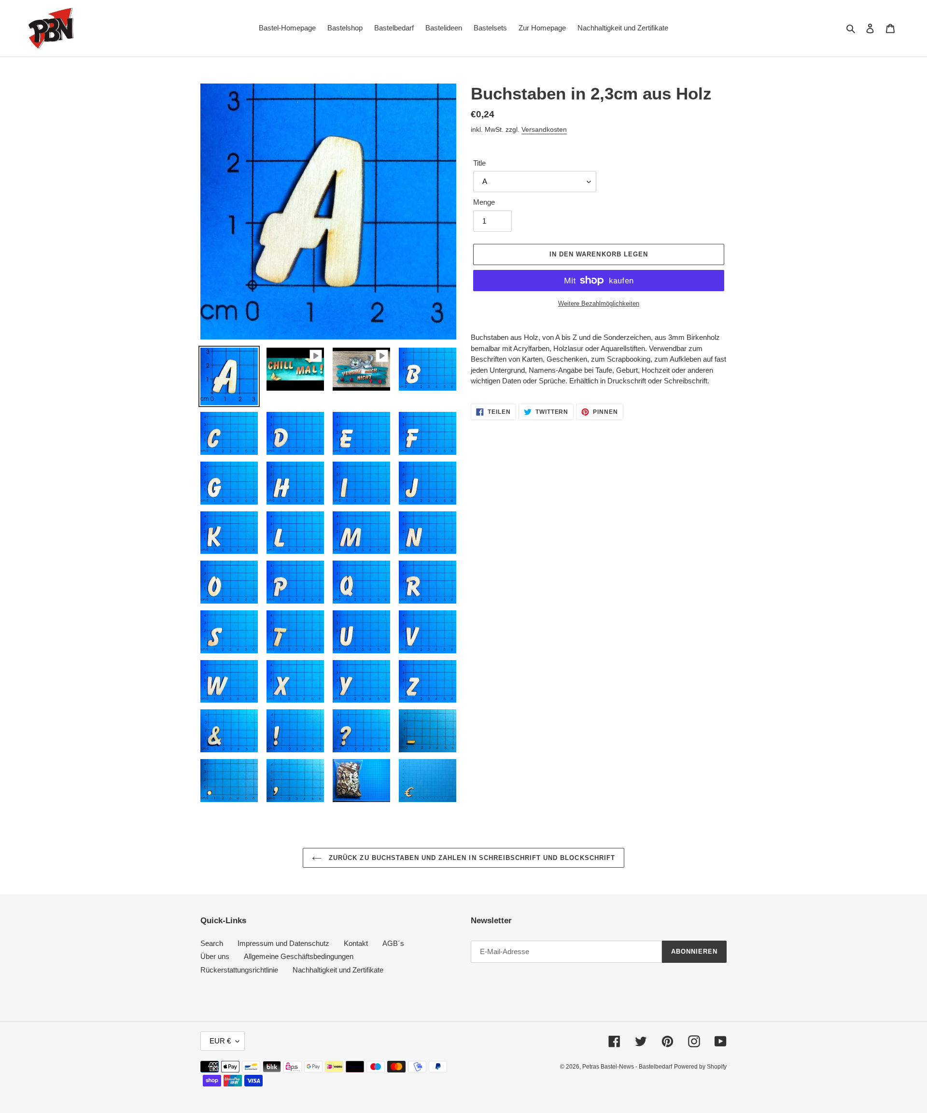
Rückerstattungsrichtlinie (239, 970)
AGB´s (393, 943)
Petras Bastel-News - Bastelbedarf (627, 1066)
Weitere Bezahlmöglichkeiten (598, 303)
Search (211, 943)
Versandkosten (544, 129)
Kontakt (356, 943)
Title (479, 163)
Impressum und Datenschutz (283, 943)
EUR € (220, 1041)
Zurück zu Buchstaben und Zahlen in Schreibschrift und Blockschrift (470, 857)
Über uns (214, 956)
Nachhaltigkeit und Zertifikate (338, 970)
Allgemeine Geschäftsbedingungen (298, 956)
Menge (484, 202)
